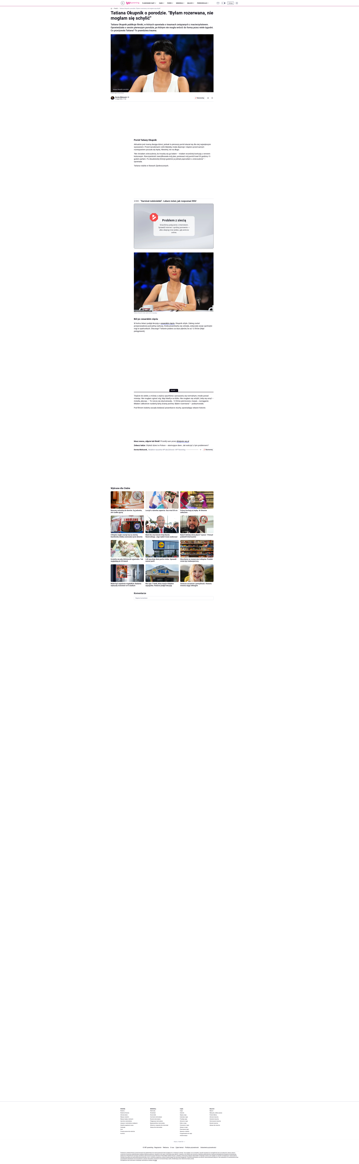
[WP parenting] (134, 3)
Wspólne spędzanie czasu (127, 1125)
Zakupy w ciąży (184, 1127)
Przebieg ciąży (183, 1119)
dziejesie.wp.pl (183, 441)
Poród (169, 3)
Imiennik (182, 1113)
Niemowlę (179, 3)
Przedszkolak (202, 3)
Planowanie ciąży (148, 3)
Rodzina (122, 1110)
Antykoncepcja (183, 1135)
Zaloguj (230, 3)
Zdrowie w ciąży (184, 1121)
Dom (121, 1129)
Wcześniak (153, 1113)
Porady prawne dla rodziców (127, 1131)
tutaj (155, 1160)
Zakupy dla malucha (215, 1125)
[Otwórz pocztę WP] (218, 3)
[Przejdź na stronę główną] (123, 4)
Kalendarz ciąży (184, 1117)
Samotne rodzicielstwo (126, 1121)
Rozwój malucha (214, 1123)
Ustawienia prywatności (208, 1147)
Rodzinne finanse (124, 1113)
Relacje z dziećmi (124, 1117)
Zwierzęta (122, 1127)
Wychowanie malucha (215, 1121)
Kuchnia (122, 1133)
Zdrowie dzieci (124, 1115)
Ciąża (161, 3)
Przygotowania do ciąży (186, 1133)
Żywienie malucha (214, 1119)
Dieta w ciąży (183, 1123)
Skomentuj (200, 98)
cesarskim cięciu (168, 323)
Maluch (190, 3)
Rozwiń (173, 390)
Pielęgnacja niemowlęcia (156, 1121)
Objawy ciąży (183, 1115)
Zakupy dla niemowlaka (156, 1127)
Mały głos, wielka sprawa (216, 1113)
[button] (223, 3)
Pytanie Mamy (213, 1115)
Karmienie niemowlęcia (156, 1117)
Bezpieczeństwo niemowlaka (157, 1123)
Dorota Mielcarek (121, 97)
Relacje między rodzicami (126, 1119)
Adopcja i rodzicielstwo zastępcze (128, 1123)
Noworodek (153, 1115)
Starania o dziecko (184, 1131)
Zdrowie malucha (214, 1117)
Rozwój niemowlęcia (155, 1119)
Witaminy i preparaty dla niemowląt (159, 1125)
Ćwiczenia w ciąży (184, 1125)
